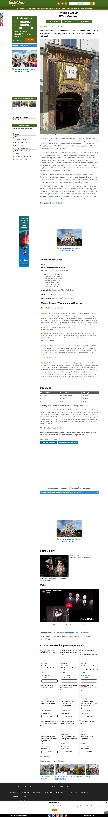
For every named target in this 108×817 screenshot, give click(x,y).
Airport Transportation (22, 148)
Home (12, 787)
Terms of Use (29, 787)
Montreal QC (36, 792)
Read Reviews (58, 26)
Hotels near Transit (72, 787)
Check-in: (16, 22)
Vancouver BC (14, 792)
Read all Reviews (44, 382)
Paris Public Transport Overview (23, 128)
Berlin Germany (60, 792)
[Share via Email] (1, 22)
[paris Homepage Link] (17, 8)
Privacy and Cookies (42, 787)
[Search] (91, 3)
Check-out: (17, 25)
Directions (54, 22)
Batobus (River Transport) (23, 142)
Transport (22, 8)
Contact (54, 787)
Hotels (29, 8)
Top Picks (81, 8)
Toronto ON (25, 792)
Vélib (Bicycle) (19, 145)
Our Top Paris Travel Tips (23, 156)
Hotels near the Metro (22, 159)
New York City (48, 792)
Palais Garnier (58, 203)
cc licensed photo (67, 135)
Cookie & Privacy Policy (92, 806)
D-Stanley (78, 557)
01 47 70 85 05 (51, 294)
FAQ (61, 787)
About (19, 787)
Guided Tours (36, 8)
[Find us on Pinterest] (66, 3)
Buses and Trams (20, 140)
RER (16, 137)
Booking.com (70, 633)
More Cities (88, 8)
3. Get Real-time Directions (68, 442)
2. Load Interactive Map (48, 442)
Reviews (70, 22)
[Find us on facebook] (58, 3)
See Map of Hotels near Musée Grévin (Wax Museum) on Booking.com (60, 492)
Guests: (27, 28)
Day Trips (74, 8)
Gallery (86, 22)
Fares (16, 131)
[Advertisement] (69, 216)
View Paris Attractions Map (20, 45)
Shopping (57, 8)
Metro (17, 134)
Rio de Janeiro (14, 796)
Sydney (24, 796)
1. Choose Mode (45, 439)
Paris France (84, 792)
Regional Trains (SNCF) (22, 151)
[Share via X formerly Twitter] (1, 16)
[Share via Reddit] (1, 19)
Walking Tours (66, 8)
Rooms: (16, 28)
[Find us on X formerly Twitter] (62, 3)
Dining (51, 8)
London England (72, 792)
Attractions (44, 8)
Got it (54, 810)
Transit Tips (18, 154)
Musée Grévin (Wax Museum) (62, 298)
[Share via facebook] (1, 14)
